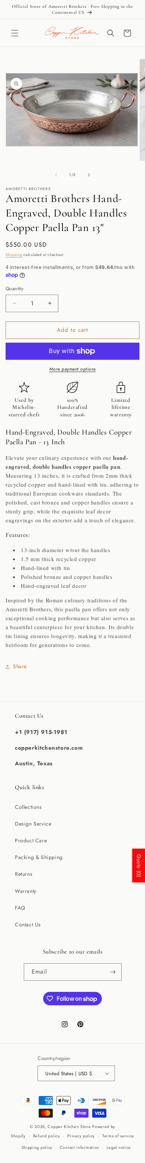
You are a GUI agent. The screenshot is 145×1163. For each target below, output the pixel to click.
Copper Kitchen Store (70, 1127)
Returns (23, 874)
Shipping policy (37, 1147)
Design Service (33, 823)
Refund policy (46, 1136)
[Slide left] (56, 175)
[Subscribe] (113, 972)
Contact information (79, 1147)
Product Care (31, 840)
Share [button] (20, 666)
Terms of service (118, 1136)
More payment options (72, 369)
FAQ (20, 908)
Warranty (25, 891)
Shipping (14, 254)
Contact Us (28, 924)
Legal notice (119, 1147)
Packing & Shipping (39, 857)
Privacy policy (81, 1136)
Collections (28, 807)
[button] (15, 33)
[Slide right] (89, 175)
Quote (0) (138, 865)
